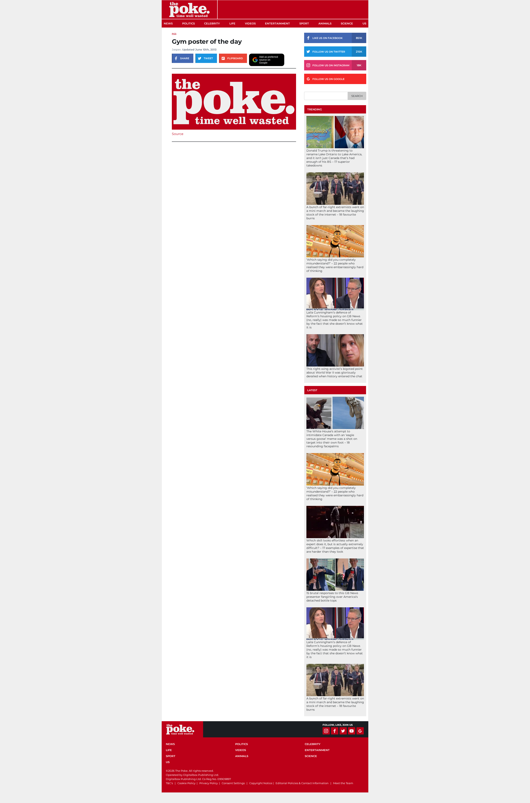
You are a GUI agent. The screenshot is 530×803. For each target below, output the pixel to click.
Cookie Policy (186, 783)
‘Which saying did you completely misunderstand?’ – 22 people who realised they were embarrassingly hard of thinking (334, 265)
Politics (188, 23)
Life (232, 23)
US (364, 23)
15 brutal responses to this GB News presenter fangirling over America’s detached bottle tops (332, 596)
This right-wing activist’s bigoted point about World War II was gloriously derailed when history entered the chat (334, 372)
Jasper (176, 49)
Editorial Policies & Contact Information (302, 783)
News (168, 23)
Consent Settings (233, 783)
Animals (324, 23)
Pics (174, 34)
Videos (250, 23)
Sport (304, 23)
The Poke (189, 9)
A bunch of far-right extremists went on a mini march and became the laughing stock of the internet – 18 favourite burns (335, 212)
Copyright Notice (260, 783)
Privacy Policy (208, 783)
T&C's (169, 783)
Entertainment (277, 23)
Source (177, 134)
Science (347, 23)
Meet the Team (343, 783)
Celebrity (212, 23)
